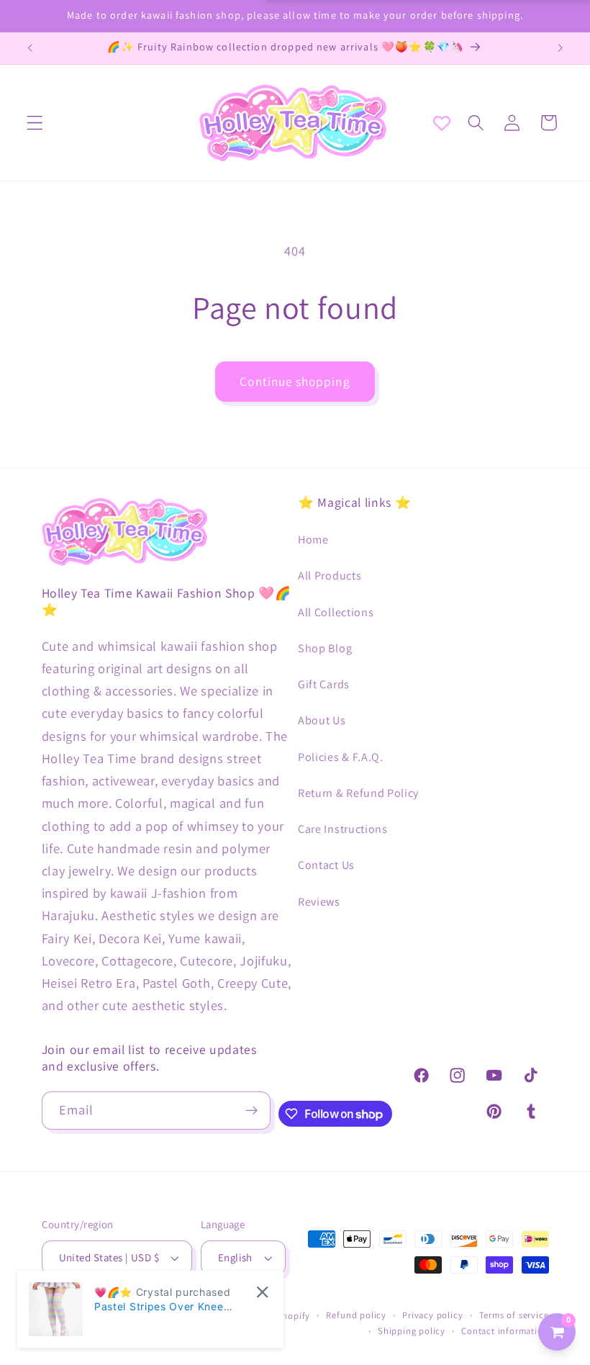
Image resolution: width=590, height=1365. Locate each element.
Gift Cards (324, 684)
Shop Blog (325, 648)
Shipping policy (411, 1331)
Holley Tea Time (187, 1316)
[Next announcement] (560, 48)
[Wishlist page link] (441, 123)
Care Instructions (343, 829)
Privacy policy (432, 1315)
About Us (322, 720)
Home (313, 539)
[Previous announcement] (30, 48)
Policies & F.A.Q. (341, 757)
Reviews (319, 901)
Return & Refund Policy (358, 793)
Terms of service (514, 1315)
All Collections (335, 612)
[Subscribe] (251, 1110)
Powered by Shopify (267, 1316)
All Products (329, 575)
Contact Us (326, 865)
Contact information (504, 1331)
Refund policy (356, 1315)
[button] (35, 122)
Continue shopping (295, 381)
